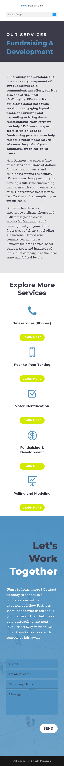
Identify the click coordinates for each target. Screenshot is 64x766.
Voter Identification (32, 406)
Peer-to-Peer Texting (32, 365)
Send (48, 728)
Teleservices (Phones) (32, 323)
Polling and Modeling (32, 493)
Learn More (32, 337)
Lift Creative (43, 761)
